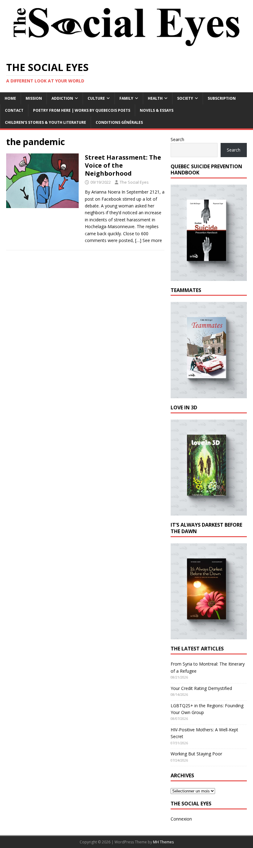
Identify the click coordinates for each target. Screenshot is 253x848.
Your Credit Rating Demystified (201, 688)
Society (185, 98)
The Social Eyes (134, 182)
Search (177, 139)
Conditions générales (119, 122)
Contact (14, 110)
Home (10, 98)
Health (155, 98)
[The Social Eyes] (126, 51)
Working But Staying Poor (196, 754)
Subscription (222, 98)
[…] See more (148, 240)
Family (126, 98)
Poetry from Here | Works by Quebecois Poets (81, 110)
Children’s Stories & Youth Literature (45, 122)
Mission (34, 98)
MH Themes (163, 842)
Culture (96, 98)
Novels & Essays (156, 110)
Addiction (62, 98)
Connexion (181, 819)
